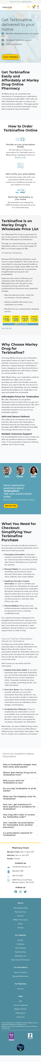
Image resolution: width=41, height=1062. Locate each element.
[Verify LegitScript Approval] (20, 1047)
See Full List (6, 328)
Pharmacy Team (20, 912)
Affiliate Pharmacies (20, 920)
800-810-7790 (27, 1)
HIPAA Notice (20, 1013)
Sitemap (20, 928)
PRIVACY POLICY (20, 1009)
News (20, 924)
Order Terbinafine (10, 57)
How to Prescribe (20, 972)
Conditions (20, 944)
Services (20, 989)
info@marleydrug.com (21, 867)
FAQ (20, 1001)
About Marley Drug (20, 908)
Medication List (20, 956)
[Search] (29, 7)
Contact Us (20, 1017)
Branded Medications (20, 976)
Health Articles (20, 952)
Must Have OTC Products (20, 960)
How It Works (20, 948)
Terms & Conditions (20, 1005)
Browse (20, 940)
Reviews (20, 916)
